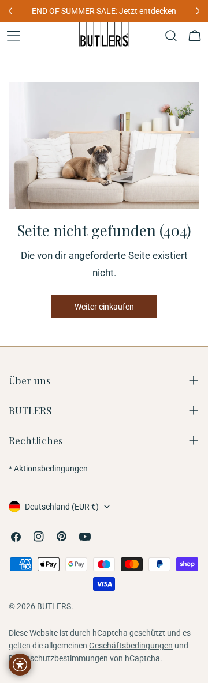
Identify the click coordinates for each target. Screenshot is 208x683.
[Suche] (171, 35)
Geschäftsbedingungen (131, 645)
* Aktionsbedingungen (48, 468)
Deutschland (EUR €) (62, 506)
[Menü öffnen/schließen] (13, 35)
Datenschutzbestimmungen (58, 658)
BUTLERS (54, 606)
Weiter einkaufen (104, 306)
